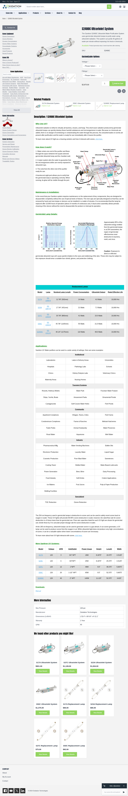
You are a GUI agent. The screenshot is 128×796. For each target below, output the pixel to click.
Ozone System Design (9, 130)
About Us (59, 13)
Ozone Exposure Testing (10, 151)
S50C (40, 324)
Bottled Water (13, 87)
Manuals (5, 156)
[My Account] (120, 6)
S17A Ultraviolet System (46, 663)
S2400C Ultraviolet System (15, 19)
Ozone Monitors (7, 39)
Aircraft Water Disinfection (10, 77)
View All (17, 110)
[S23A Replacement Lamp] (101, 690)
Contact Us (72, 13)
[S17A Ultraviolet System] (47, 648)
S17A (40, 299)
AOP (21, 77)
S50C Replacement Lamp (74, 746)
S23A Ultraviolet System (101, 663)
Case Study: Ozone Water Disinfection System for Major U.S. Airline (16, 100)
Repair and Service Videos (10, 159)
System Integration (8, 141)
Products (36, 13)
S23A (40, 307)
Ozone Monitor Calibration (10, 149)
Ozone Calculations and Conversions (14, 135)
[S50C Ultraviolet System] (47, 690)
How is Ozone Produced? (10, 62)
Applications (23, 13)
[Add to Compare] (124, 91)
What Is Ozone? (7, 60)
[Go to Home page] (12, 7)
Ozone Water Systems (9, 43)
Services (48, 13)
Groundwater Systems (9, 46)
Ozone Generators (8, 36)
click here (98, 139)
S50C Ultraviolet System (46, 704)
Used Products (7, 51)
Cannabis (22, 87)
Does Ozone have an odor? (11, 65)
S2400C (40, 332)
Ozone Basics (6, 127)
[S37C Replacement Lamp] (47, 731)
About (4, 773)
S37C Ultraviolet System (74, 663)
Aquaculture (21, 81)
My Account (6, 777)
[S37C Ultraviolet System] (74, 648)
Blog (80, 13)
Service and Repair (8, 144)
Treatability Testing (8, 161)
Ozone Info (9, 13)
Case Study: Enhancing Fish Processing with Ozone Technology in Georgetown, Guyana (15, 96)
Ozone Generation (8, 132)
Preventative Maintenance (10, 146)
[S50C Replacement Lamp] (74, 731)
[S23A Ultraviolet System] (101, 648)
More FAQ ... (6, 67)
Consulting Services (8, 154)
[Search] (109, 6)
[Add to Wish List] (119, 91)
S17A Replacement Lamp (74, 704)
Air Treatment (15, 79)
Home (4, 19)
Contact (5, 781)
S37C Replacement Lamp (47, 746)
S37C (40, 316)
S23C (41, 561)
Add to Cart (46, 106)
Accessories (6, 48)
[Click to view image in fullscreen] (56, 49)
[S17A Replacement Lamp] (74, 690)
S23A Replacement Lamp (101, 704)
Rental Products (7, 53)
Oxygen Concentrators (9, 41)
